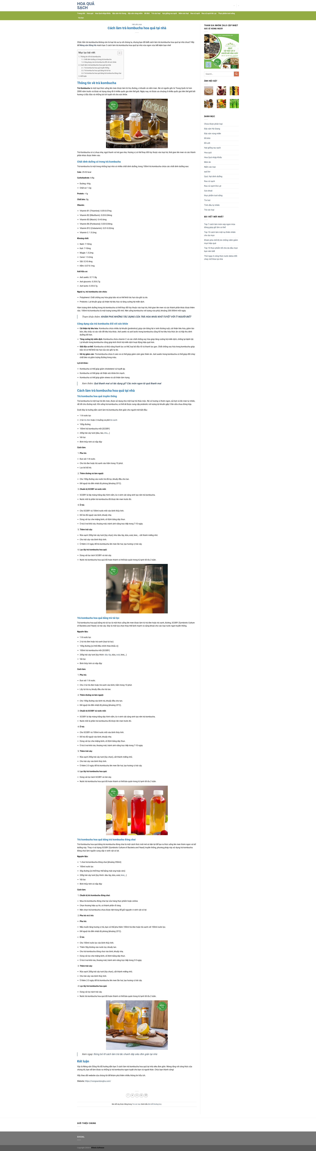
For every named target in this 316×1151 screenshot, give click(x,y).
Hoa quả (90, 13)
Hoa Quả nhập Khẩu (103, 13)
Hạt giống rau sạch (169, 13)
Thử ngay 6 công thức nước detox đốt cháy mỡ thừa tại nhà (220, 257)
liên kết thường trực (155, 1104)
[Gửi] (236, 74)
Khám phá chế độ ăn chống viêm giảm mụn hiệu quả (221, 241)
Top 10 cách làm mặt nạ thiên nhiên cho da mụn (220, 234)
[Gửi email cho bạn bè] (137, 1095)
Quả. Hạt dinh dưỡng (213, 176)
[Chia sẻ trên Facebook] (128, 1095)
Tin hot (81, 18)
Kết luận (83, 76)
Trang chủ (81, 13)
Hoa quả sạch (85, 6)
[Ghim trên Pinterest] (141, 1095)
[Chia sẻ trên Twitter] (132, 1095)
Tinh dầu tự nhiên (212, 205)
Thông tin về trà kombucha (90, 57)
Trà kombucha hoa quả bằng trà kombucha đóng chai (102, 73)
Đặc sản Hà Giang (119, 13)
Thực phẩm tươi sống (226, 13)
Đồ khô (147, 13)
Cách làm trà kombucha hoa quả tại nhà (95, 65)
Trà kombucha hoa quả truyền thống (96, 68)
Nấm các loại (184, 13)
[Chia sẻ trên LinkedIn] (146, 1095)
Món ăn (207, 162)
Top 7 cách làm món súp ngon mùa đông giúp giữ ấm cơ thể (219, 226)
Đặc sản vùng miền (135, 13)
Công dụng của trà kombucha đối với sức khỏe (100, 62)
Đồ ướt (207, 143)
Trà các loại (155, 13)
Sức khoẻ (208, 191)
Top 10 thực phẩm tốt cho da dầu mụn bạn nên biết (221, 249)
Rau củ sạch (195, 13)
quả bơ (207, 171)
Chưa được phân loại (213, 124)
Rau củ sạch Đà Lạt (209, 13)
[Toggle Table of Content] (118, 53)
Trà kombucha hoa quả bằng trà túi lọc (97, 70)
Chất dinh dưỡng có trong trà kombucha (97, 59)
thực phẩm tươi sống (213, 195)
